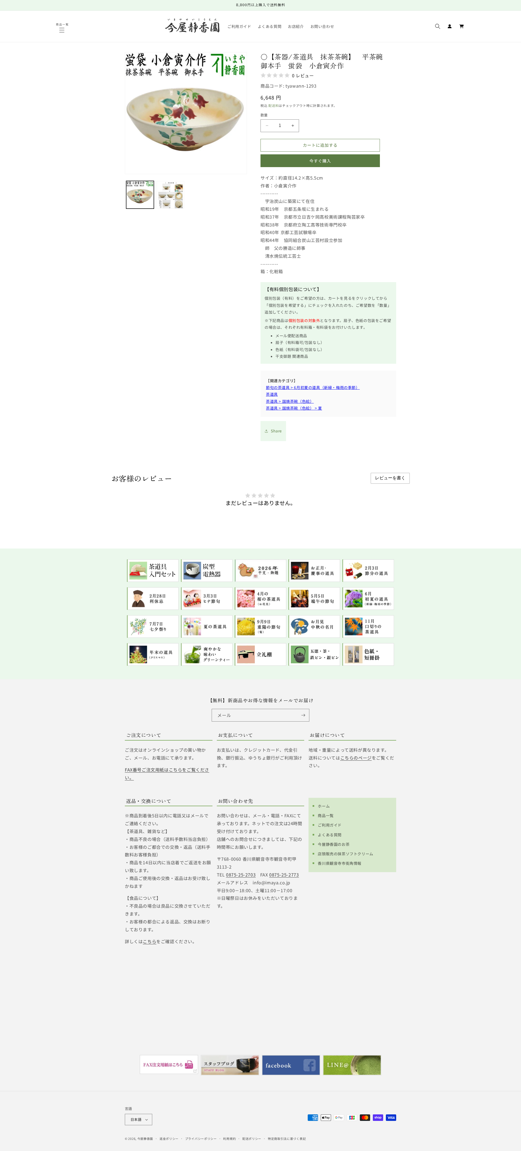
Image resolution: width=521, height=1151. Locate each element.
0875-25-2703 (241, 874)
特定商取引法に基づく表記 (287, 1138)
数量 (264, 114)
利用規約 (229, 1138)
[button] (63, 30)
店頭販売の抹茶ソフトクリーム (345, 853)
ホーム (324, 806)
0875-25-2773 (284, 874)
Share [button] (276, 430)
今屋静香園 (145, 1138)
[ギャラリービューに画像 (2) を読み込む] (170, 195)
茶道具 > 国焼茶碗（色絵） (290, 401)
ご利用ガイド (330, 825)
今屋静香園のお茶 (334, 844)
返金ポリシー (169, 1138)
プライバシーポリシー (201, 1138)
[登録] (303, 715)
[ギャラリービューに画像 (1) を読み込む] (140, 195)
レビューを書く (390, 478)
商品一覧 (325, 815)
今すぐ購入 (320, 161)
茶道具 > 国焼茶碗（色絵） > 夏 (294, 408)
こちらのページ (356, 757)
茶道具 (272, 394)
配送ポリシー (251, 1138)
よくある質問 (330, 834)
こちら (149, 941)
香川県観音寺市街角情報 (339, 863)
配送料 (273, 105)
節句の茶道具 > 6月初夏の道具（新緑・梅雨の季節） (313, 387)
